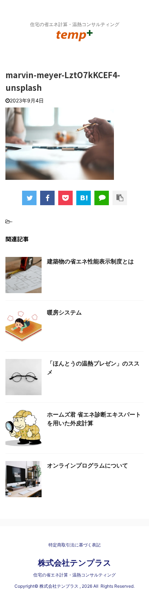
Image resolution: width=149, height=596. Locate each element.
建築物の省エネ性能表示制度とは (90, 261)
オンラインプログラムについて (87, 465)
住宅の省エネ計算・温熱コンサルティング (74, 575)
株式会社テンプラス (74, 562)
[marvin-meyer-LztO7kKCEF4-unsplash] (83, 198)
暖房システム (64, 312)
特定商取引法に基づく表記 (74, 545)
